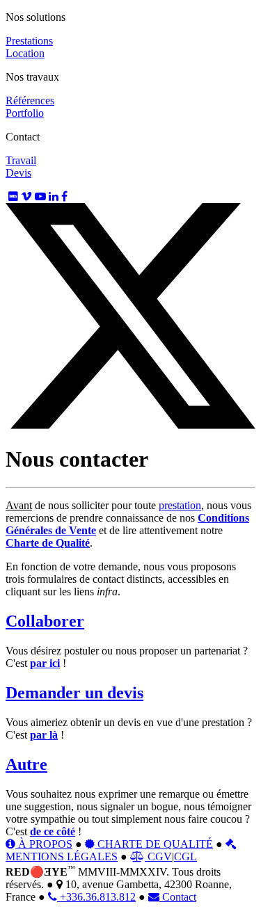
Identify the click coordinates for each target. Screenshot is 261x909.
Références (30, 100)
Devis (18, 173)
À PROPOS (43, 844)
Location (25, 53)
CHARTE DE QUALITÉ (154, 844)
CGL (185, 856)
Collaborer (45, 621)
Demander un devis (74, 693)
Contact (177, 897)
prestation (180, 505)
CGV (158, 856)
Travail (21, 160)
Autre (26, 764)
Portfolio (25, 113)
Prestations (29, 41)
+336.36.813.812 (96, 897)
